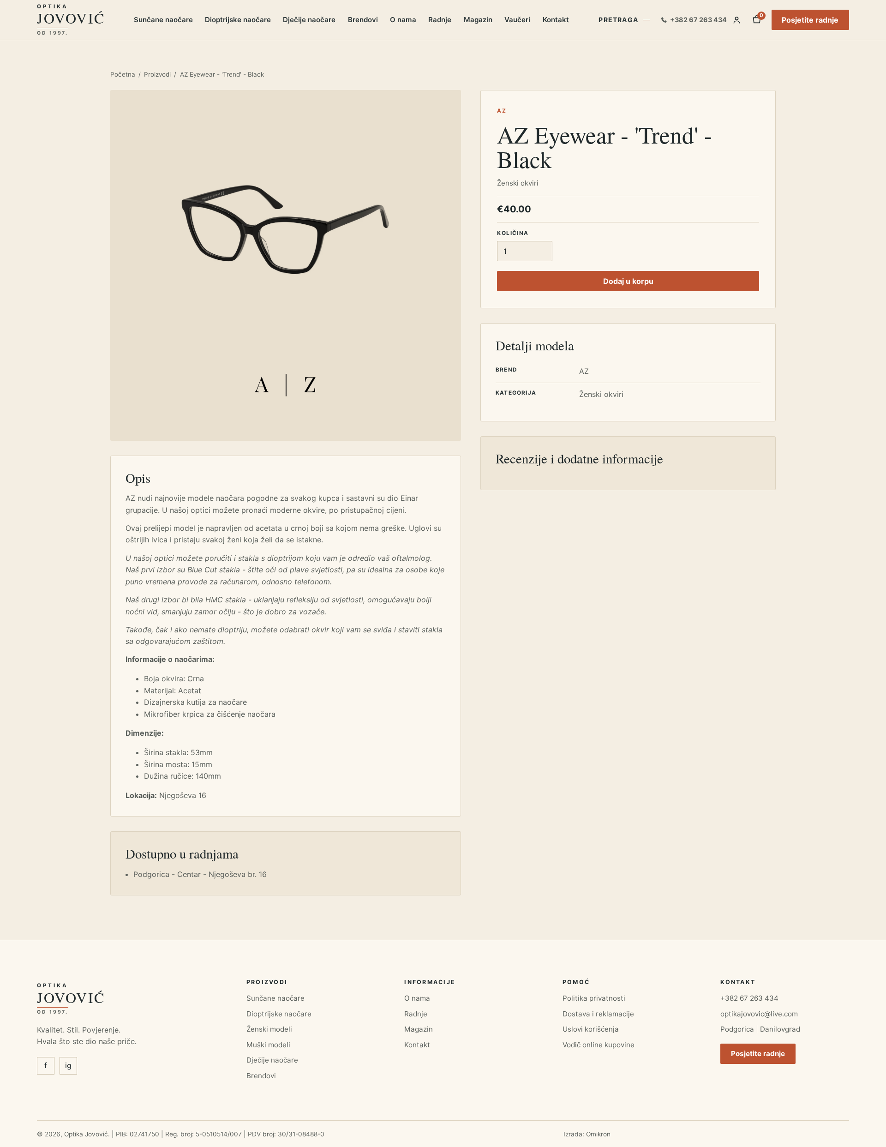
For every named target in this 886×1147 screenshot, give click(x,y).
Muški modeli (268, 1044)
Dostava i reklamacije (598, 1013)
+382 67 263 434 (749, 998)
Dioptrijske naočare (238, 19)
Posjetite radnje (810, 19)
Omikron (598, 1134)
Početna (122, 74)
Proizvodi (157, 74)
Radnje (439, 19)
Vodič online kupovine (599, 1044)
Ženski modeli (269, 1029)
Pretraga (619, 20)
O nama (403, 19)
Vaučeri (517, 19)
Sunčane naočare (163, 19)
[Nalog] (737, 20)
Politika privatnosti (594, 998)
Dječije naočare (309, 19)
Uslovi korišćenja (591, 1029)
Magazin (478, 19)
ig (68, 1065)
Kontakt (556, 19)
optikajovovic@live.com (759, 1013)
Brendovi (363, 19)
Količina (512, 233)
